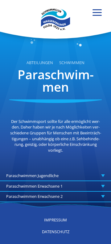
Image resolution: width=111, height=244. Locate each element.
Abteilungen (40, 62)
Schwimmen (71, 62)
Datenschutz (55, 231)
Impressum (55, 220)
